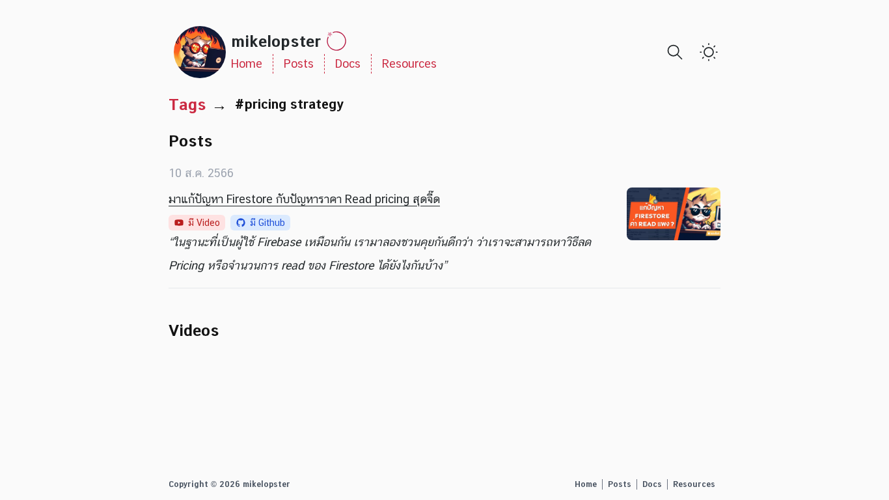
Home (246, 63)
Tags (187, 104)
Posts (299, 63)
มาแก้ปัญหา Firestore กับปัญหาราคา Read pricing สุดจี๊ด (304, 199)
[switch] (708, 52)
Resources (409, 63)
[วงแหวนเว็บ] (336, 41)
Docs (348, 63)
